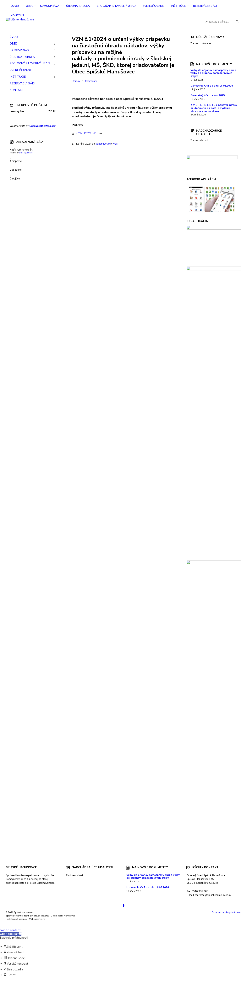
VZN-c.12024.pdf (86, 133)
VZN (115, 144)
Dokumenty (90, 81)
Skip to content (10, 930)
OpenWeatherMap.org (42, 126)
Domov (76, 81)
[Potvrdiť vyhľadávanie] (237, 22)
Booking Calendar (26, 153)
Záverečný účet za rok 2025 (207, 95)
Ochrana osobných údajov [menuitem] (226, 912)
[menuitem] (15, 6)
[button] (10, 934)
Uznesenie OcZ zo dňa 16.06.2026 (211, 86)
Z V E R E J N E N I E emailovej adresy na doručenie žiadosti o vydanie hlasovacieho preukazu (213, 108)
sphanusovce (103, 144)
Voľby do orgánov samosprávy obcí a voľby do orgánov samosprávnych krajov (213, 73)
